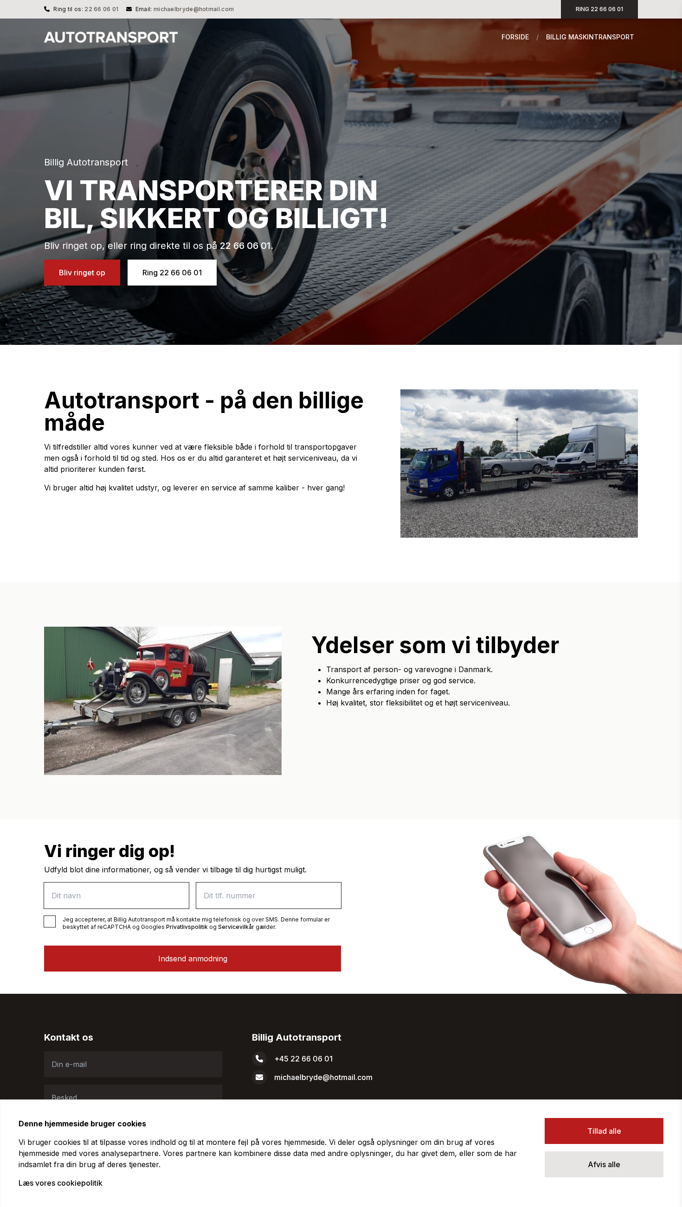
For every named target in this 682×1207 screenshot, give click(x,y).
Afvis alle (604, 1164)
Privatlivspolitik (187, 926)
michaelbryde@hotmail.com (194, 9)
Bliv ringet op (82, 272)
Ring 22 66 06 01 (172, 272)
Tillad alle (604, 1131)
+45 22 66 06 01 (303, 1058)
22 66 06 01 (101, 9)
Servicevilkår (236, 926)
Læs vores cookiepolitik (61, 1183)
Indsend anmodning (192, 958)
